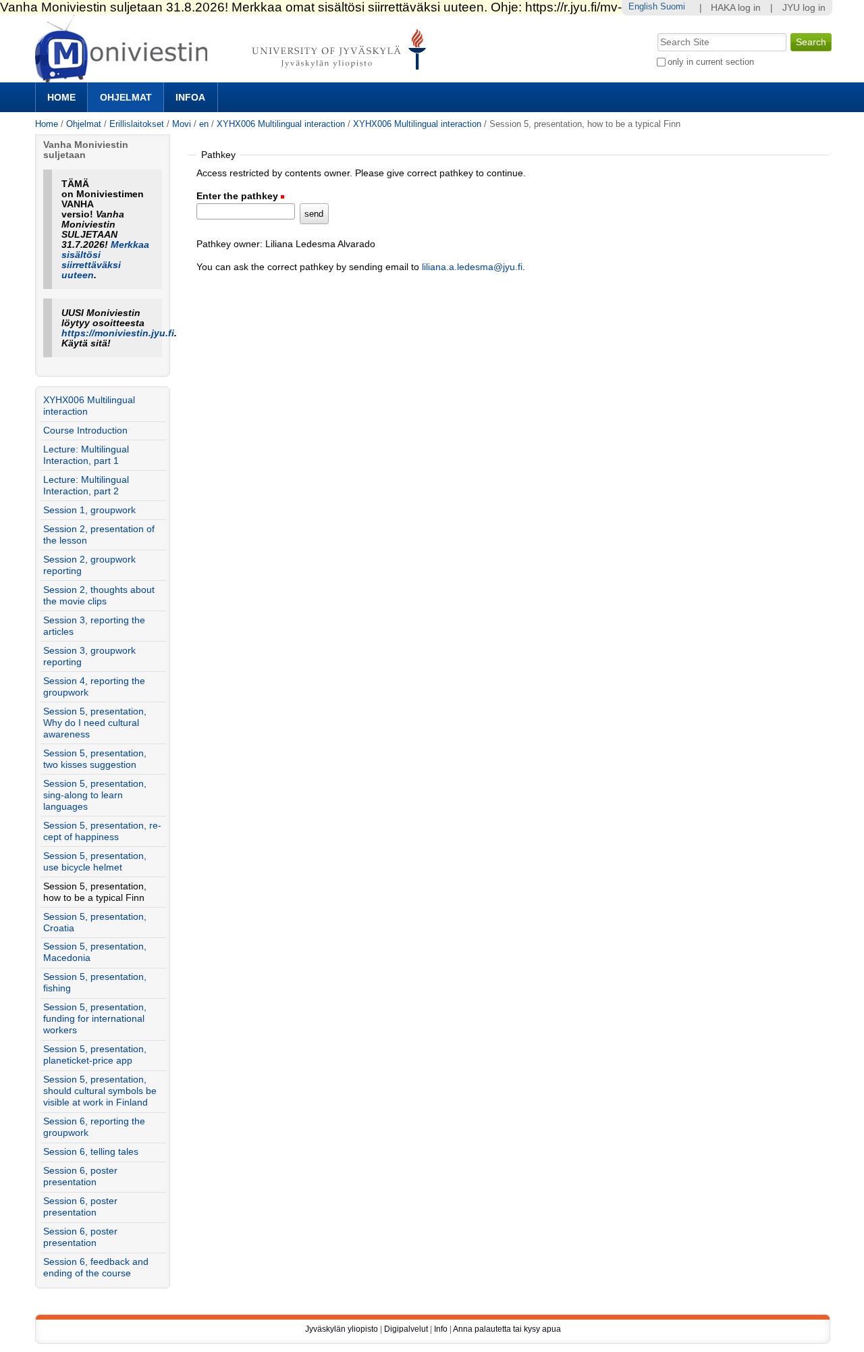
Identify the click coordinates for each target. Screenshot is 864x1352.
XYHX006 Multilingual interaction (282, 124)
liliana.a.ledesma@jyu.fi (472, 267)
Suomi (672, 6)
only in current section (711, 62)
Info (441, 1329)
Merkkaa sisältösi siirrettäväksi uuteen (105, 260)
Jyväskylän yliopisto (341, 1329)
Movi (181, 124)
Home (61, 97)
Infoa (190, 97)
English (642, 6)
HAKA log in (736, 8)
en (204, 124)
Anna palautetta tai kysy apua (507, 1329)
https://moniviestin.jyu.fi (117, 333)
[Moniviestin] (234, 76)
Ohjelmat (126, 97)
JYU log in (804, 8)
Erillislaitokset (136, 124)
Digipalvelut (406, 1329)
